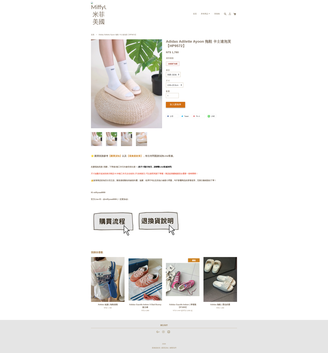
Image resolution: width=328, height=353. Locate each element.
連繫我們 (173, 347)
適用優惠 (170, 58)
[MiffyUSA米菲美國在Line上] (169, 333)
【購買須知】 (115, 155)
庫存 (168, 70)
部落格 (217, 14)
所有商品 (204, 14)
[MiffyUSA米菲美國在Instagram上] (163, 333)
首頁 (195, 14)
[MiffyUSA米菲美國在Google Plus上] (158, 333)
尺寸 (168, 80)
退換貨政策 (156, 347)
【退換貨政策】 (135, 155)
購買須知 (165, 347)
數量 (168, 91)
